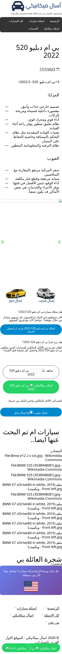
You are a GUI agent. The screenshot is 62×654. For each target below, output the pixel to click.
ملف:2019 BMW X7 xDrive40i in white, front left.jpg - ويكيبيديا (32, 487)
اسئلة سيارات (36, 21)
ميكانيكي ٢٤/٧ (18, 648)
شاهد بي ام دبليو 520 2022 (31, 372)
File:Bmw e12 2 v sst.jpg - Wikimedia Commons (33, 458)
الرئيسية (54, 21)
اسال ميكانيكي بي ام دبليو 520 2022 (31, 387)
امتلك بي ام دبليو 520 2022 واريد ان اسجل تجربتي (31, 329)
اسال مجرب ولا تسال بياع (31, 413)
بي (20, 559)
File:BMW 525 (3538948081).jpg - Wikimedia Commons (36, 467)
